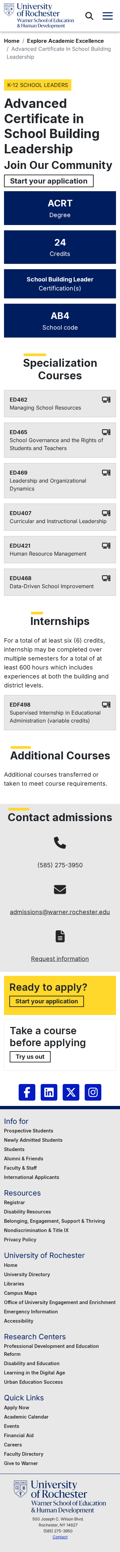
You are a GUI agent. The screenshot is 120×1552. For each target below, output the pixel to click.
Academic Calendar (26, 1417)
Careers (13, 1444)
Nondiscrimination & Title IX (36, 1230)
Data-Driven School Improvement (52, 586)
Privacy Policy (20, 1239)
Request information (60, 958)
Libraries (14, 1283)
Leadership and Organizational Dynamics (48, 484)
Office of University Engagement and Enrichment (60, 1302)
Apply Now (16, 1407)
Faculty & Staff (20, 1168)
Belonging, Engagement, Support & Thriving (54, 1221)
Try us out (30, 1056)
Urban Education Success (33, 1382)
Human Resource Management (48, 553)
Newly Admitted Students (33, 1140)
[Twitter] (71, 1092)
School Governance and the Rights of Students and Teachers (56, 444)
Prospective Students (28, 1130)
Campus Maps (20, 1293)
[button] (89, 16)
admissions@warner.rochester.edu (60, 911)
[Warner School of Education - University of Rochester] (39, 15)
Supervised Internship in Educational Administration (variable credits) (55, 716)
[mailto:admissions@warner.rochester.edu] (60, 889)
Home (12, 41)
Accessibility (18, 1321)
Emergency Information (31, 1311)
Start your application (49, 180)
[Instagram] (93, 1092)
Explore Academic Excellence (65, 41)
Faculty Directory (23, 1454)
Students (14, 1149)
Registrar (14, 1202)
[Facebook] (27, 1092)
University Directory (27, 1274)
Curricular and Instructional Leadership (58, 521)
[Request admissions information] (60, 936)
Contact (60, 1536)
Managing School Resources (45, 407)
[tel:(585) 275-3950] (60, 842)
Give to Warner (21, 1463)
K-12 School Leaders (37, 85)
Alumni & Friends (23, 1158)
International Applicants (31, 1177)
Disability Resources (27, 1211)
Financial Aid (19, 1435)
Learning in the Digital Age (34, 1372)
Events (11, 1426)
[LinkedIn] (49, 1092)
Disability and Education (32, 1363)
